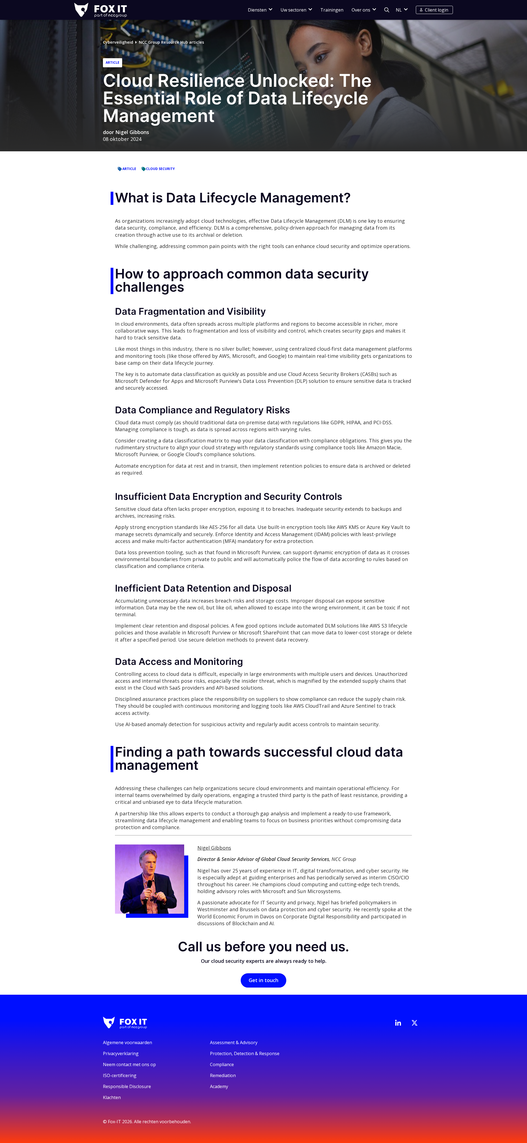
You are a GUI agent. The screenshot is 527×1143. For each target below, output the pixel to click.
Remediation (223, 1075)
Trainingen (331, 10)
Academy (219, 1086)
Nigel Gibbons (132, 132)
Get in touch (263, 980)
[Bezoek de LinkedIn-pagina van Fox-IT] (398, 1023)
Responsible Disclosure (127, 1086)
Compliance (222, 1064)
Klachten (112, 1097)
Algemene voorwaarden (127, 1042)
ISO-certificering (119, 1075)
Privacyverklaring (121, 1053)
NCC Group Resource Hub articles (171, 42)
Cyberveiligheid (118, 42)
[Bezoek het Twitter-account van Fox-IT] (414, 1022)
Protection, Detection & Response (244, 1053)
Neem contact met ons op (129, 1064)
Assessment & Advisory (233, 1042)
